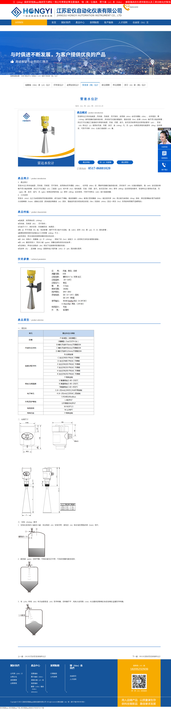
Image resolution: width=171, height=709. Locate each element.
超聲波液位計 (73, 85)
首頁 (54, 22)
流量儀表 (34, 673)
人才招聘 (122, 22)
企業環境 (13, 683)
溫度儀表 (34, 683)
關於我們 (65, 22)
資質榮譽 (13, 680)
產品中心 (80, 22)
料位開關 (117, 85)
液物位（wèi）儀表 (38, 76)
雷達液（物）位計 (52, 76)
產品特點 (86, 162)
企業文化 (13, 677)
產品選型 (124, 162)
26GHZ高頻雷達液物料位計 (35, 656)
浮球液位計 (58, 85)
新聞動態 (94, 22)
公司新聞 (53, 677)
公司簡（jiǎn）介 (16, 673)
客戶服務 (108, 22)
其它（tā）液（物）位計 (135, 85)
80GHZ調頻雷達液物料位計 (150, 656)
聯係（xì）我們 (59, 28)
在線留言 (73, 676)
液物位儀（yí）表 (37, 680)
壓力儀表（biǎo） (37, 677)
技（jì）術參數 (105, 162)
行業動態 (53, 673)
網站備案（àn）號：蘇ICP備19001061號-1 (71, 702)
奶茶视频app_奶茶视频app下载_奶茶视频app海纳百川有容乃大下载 (22, 708)
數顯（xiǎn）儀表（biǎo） (37, 688)
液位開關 (106, 85)
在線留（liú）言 (141, 22)
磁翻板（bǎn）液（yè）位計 (37, 85)
